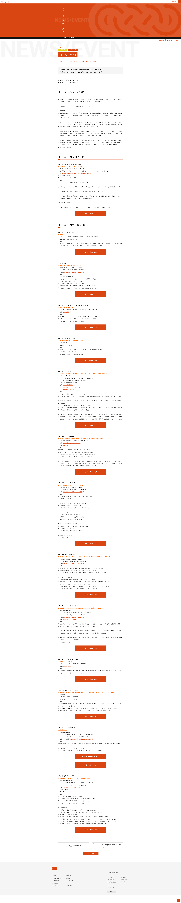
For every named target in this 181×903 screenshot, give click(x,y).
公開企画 (63, 49)
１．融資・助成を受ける (58, 878)
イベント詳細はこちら (91, 213)
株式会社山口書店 (68, 389)
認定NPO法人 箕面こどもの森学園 (72, 272)
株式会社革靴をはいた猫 (68, 173)
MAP (111, 891)
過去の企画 (73, 49)
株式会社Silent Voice (84, 173)
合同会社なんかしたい (85, 739)
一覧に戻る (91, 853)
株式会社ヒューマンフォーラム (71, 387)
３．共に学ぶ (55, 883)
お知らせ (65, 37)
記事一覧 (170, 40)
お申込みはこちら (91, 765)
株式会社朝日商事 (68, 385)
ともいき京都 (66, 345)
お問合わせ (68, 878)
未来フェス (73, 739)
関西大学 (65, 445)
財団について (68, 875)
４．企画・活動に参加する (58, 885)
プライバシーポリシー (70, 880)
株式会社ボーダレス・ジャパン (71, 443)
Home (60, 37)
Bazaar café (66, 666)
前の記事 (162, 40)
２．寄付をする (56, 880)
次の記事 (176, 40)
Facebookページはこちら (91, 756)
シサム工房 (66, 312)
